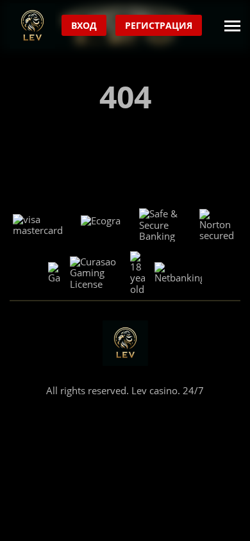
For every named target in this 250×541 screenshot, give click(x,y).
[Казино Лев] (32, 26)
